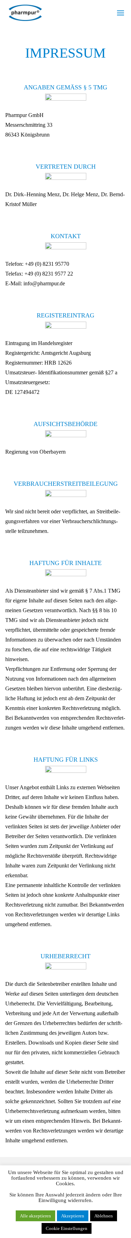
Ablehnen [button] (103, 1215)
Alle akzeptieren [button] (35, 1215)
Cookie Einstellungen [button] (66, 1228)
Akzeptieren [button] (72, 1215)
